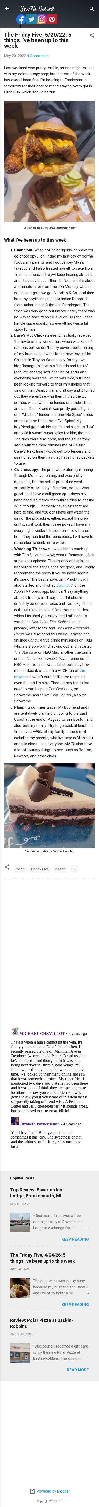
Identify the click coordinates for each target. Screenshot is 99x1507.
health (60, 869)
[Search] (92, 9)
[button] (92, 35)
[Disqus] (49, 952)
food (20, 869)
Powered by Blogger (53, 1491)
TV (74, 869)
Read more (78, 1370)
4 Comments (38, 56)
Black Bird (64, 585)
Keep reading (75, 1239)
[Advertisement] (49, 1434)
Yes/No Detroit (36, 8)
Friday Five (40, 869)
